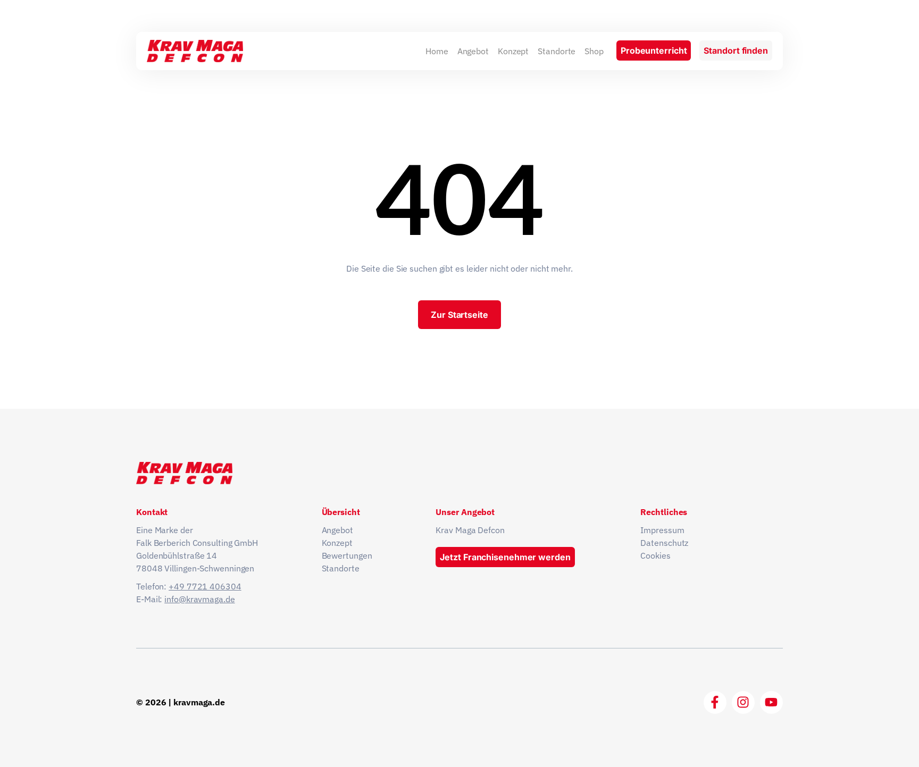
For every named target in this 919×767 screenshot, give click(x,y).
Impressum (662, 530)
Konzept (513, 51)
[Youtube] (771, 702)
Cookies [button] (655, 555)
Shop (594, 51)
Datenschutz (664, 542)
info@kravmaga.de (199, 599)
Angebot (473, 51)
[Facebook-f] (715, 702)
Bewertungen (347, 555)
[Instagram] (743, 702)
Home (436, 51)
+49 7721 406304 (205, 586)
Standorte (556, 51)
